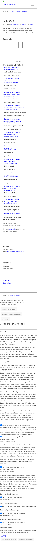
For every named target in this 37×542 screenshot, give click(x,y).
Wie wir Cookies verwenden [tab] (8, 332)
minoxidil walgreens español (12, 121)
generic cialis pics (9, 135)
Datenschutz (7, 283)
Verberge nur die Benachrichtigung (11, 314)
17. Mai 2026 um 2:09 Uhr (10, 150)
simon (31, 24)
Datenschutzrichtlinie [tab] (6, 527)
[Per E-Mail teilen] (32, 45)
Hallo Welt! (3, 536)
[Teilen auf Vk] (24, 45)
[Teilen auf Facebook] (5, 45)
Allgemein (24, 24)
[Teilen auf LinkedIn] (16, 45)
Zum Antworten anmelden (12, 79)
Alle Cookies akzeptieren (9, 539)
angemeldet (12, 229)
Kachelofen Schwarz (15, 295)
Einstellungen (5, 319)
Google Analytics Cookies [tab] (7, 441)
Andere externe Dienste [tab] (7, 472)
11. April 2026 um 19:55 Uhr (11, 176)
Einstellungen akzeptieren (9, 309)
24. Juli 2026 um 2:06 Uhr (10, 109)
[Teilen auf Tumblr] (20, 45)
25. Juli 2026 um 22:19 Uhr (11, 96)
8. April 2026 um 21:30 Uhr (11, 203)
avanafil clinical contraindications (14, 108)
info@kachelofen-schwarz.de (15, 251)
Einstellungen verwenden (26, 539)
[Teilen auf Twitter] (9, 45)
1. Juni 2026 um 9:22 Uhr (10, 123)
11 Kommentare (15, 24)
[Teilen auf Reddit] (28, 45)
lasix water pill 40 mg (10, 188)
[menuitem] (27, 4)
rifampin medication (10, 175)
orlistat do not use (9, 81)
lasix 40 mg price (9, 161)
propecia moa (8, 148)
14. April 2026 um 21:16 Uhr (11, 163)
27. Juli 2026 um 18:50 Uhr (11, 82)
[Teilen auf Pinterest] (13, 45)
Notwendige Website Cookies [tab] (8, 362)
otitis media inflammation (11, 67)
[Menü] (31, 4)
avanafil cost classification (12, 94)
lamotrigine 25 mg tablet (11, 202)
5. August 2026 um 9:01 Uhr (11, 69)
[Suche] (27, 4)
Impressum (6, 280)
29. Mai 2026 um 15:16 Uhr (11, 136)
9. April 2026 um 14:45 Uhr (11, 190)
